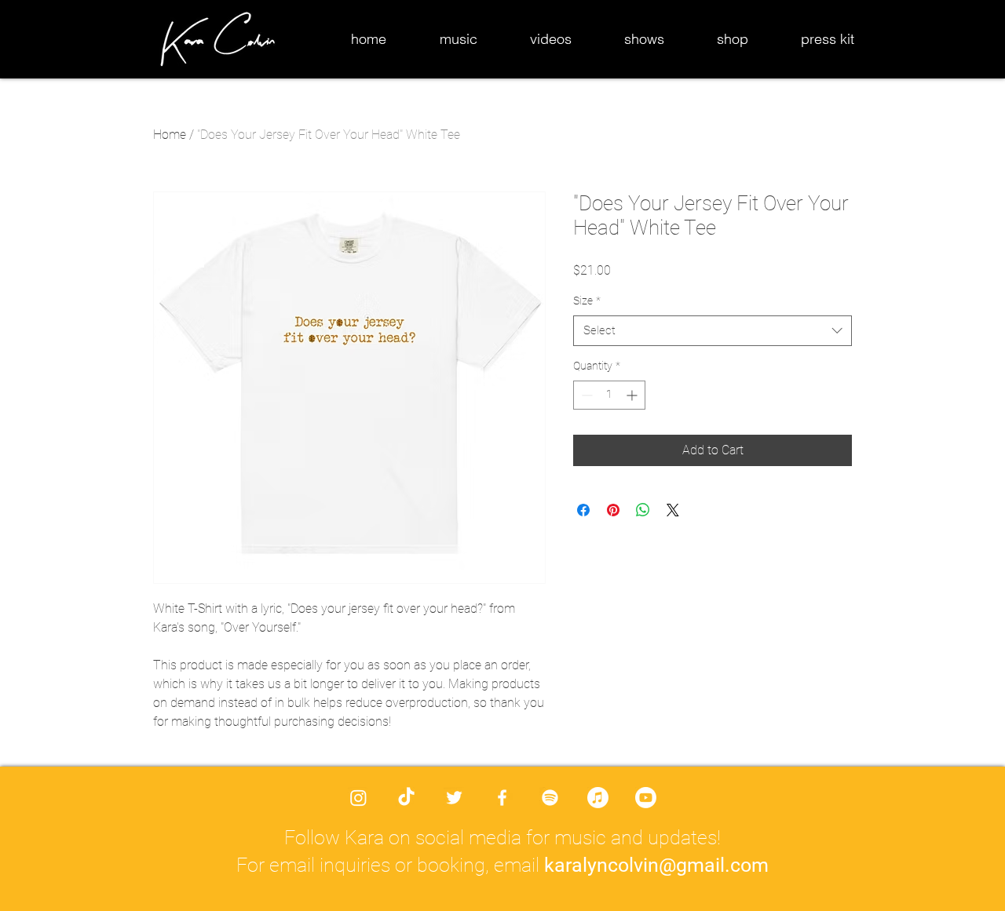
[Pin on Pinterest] (613, 510)
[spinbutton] (609, 395)
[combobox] (712, 330)
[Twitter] (454, 797)
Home (169, 134)
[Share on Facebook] (583, 510)
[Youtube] (645, 797)
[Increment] (633, 395)
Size (587, 300)
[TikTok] (406, 797)
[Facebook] (502, 797)
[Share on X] (672, 510)
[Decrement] (585, 395)
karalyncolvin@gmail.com (656, 865)
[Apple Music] (597, 797)
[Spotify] (550, 797)
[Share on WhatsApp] (643, 510)
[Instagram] (358, 797)
